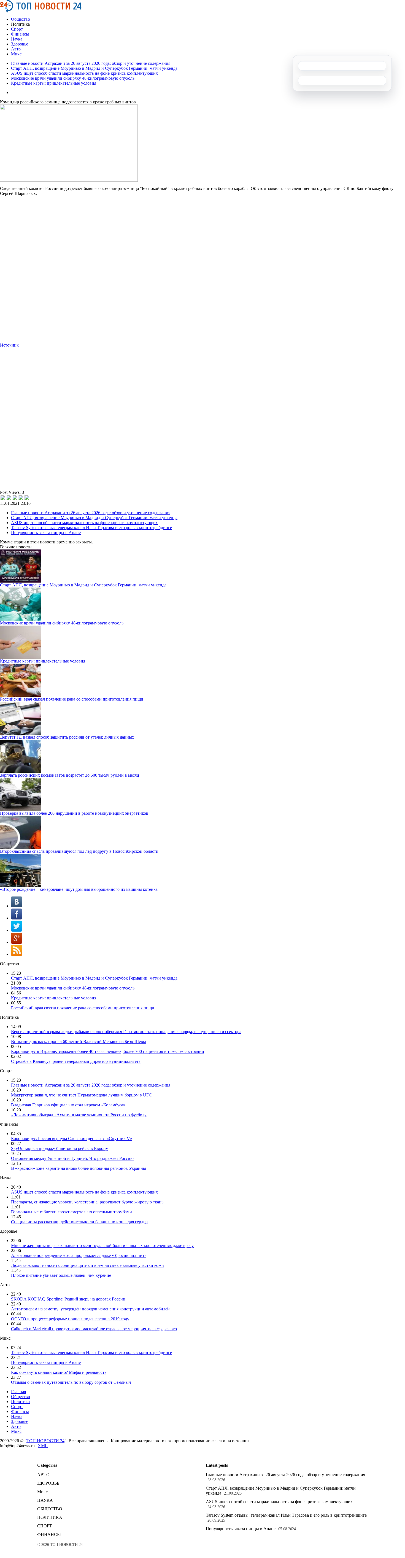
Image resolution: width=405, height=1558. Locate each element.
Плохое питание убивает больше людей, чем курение (61, 1275)
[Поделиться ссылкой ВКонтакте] (2, 497)
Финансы (20, 34)
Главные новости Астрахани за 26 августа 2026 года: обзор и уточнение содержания (90, 63)
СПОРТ (44, 1526)
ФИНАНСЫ (49, 1534)
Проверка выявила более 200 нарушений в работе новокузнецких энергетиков (74, 813)
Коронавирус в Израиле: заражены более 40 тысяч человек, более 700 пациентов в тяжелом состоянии (107, 1051)
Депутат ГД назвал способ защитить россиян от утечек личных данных (67, 737)
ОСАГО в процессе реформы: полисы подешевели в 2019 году (70, 1318)
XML (43, 1445)
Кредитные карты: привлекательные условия (53, 83)
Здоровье (19, 44)
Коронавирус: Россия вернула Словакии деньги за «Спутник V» (71, 1138)
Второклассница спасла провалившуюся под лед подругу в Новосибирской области (79, 851)
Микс (16, 54)
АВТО (43, 1474)
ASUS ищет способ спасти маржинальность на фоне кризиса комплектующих (84, 73)
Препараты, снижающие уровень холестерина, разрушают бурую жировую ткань (87, 1202)
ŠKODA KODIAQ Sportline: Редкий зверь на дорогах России (69, 1299)
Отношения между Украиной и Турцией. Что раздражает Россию (72, 1158)
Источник (9, 345)
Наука (16, 39)
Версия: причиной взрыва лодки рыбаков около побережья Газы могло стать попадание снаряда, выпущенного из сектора (126, 1031)
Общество (20, 19)
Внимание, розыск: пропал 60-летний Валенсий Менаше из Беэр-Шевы (78, 1041)
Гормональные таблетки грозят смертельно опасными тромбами (71, 1212)
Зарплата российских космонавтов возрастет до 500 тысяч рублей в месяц (69, 775)
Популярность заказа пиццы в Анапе (46, 532)
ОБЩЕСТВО (49, 1508)
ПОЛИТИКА (49, 1517)
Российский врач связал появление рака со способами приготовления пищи (71, 699)
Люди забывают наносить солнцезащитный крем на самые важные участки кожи (87, 1265)
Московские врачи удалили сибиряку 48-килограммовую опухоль (72, 78)
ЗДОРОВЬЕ (48, 1483)
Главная (18, 1391)
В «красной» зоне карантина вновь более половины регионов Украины (78, 1168)
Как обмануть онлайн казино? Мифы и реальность (58, 1372)
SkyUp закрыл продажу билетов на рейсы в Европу (59, 1148)
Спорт (17, 29)
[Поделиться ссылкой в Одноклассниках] (26, 497)
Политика (20, 1401)
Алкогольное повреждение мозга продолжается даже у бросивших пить (78, 1255)
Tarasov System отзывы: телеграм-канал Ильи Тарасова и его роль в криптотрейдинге (91, 527)
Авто (16, 49)
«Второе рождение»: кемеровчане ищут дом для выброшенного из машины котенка (79, 889)
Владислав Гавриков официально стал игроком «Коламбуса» (68, 1105)
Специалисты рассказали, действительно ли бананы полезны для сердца (79, 1221)
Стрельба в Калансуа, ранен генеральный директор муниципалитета (76, 1061)
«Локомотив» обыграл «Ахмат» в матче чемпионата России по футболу (79, 1114)
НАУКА (45, 1500)
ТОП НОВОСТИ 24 (45, 1440)
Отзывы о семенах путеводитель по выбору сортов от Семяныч (71, 1382)
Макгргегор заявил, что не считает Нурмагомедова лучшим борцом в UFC (81, 1095)
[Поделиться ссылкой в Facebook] (8, 497)
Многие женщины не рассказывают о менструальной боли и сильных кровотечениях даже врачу (102, 1245)
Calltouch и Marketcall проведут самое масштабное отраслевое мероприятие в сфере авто (94, 1328)
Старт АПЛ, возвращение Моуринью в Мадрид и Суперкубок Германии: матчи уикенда (94, 68)
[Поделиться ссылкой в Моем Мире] (20, 497)
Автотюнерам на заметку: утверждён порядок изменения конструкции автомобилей (90, 1309)
